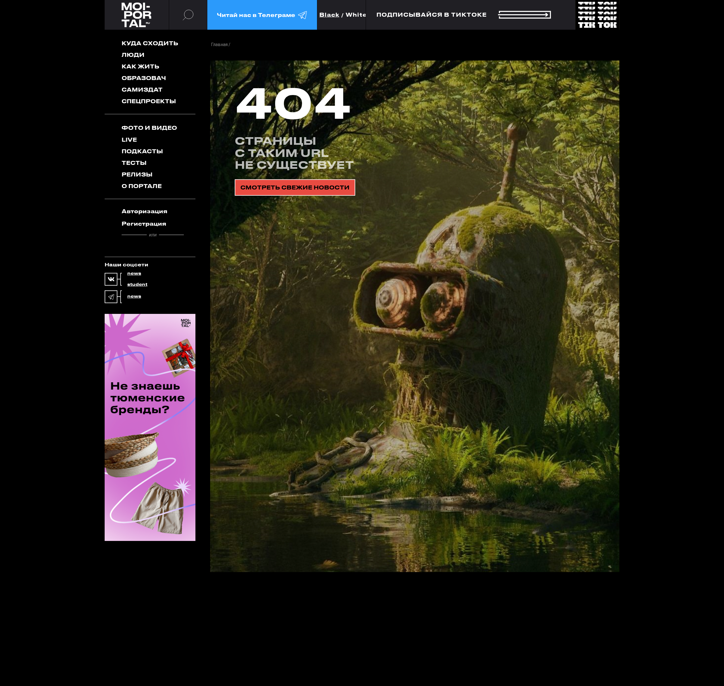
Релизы (137, 174)
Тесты (134, 162)
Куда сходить (150, 43)
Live (129, 139)
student (137, 284)
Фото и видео (149, 127)
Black (329, 15)
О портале (142, 186)
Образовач (144, 78)
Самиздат (142, 89)
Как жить (140, 66)
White (356, 15)
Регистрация (144, 223)
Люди (133, 54)
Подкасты (142, 151)
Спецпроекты (149, 101)
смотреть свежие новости (295, 187)
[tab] (153, 211)
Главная (219, 44)
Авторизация (144, 211)
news (134, 273)
